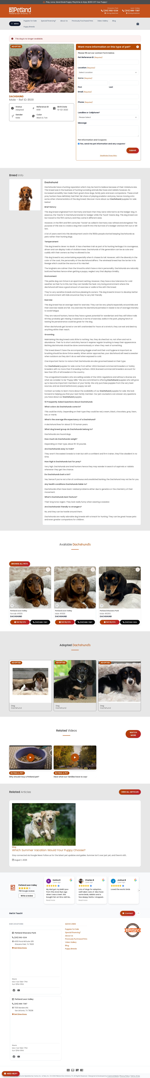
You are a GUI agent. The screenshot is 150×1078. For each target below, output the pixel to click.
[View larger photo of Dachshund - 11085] (138, 569)
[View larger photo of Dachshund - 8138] (93, 569)
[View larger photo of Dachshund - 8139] (48, 569)
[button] (139, 890)
